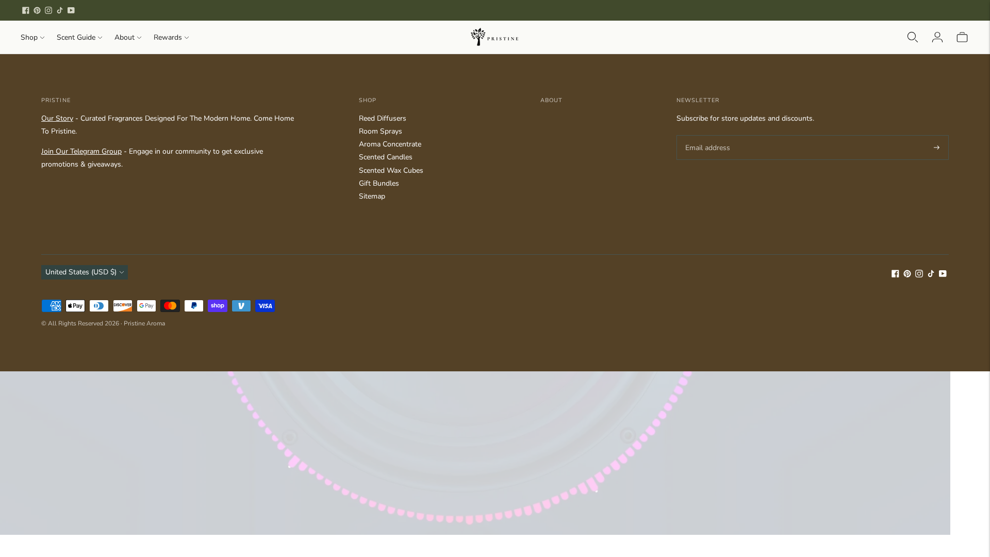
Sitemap (372, 196)
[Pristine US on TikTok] (59, 10)
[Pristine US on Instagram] (48, 10)
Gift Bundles (379, 183)
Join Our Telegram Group (81, 151)
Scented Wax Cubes (391, 170)
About (124, 37)
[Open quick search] (912, 37)
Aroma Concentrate (390, 144)
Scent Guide (76, 37)
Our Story (57, 118)
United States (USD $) (81, 272)
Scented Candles (385, 157)
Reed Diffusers (382, 118)
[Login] (937, 37)
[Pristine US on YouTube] (71, 10)
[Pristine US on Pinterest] (37, 10)
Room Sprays (380, 131)
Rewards (168, 37)
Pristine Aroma (144, 323)
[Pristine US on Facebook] (25, 10)
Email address (706, 135)
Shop (29, 37)
